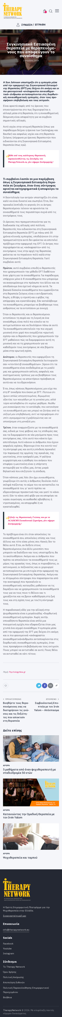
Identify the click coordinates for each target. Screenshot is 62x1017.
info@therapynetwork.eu (16, 929)
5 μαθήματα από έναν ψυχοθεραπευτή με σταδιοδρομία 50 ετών (29, 771)
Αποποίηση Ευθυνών (14, 982)
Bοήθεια (7, 997)
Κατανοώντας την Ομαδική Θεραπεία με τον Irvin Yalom (29, 816)
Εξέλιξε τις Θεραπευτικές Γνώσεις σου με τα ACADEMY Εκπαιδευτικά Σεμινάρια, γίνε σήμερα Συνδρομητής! (31, 520)
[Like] (6, 685)
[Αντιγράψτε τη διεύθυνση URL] (56, 685)
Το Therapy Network (14, 966)
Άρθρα (6, 765)
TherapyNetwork (12, 1010)
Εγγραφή (40, 24)
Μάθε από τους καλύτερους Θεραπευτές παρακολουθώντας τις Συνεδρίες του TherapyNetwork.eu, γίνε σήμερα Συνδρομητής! (30, 158)
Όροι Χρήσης (9, 972)
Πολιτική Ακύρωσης (13, 977)
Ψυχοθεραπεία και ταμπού (20, 857)
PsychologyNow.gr (17, 672)
